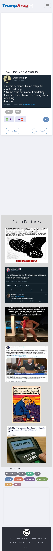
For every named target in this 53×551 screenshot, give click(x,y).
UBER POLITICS (11, 474)
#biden (17, 484)
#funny (9, 479)
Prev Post (13, 131)
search (39, 542)
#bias (18, 111)
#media (9, 111)
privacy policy (26, 542)
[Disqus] (26, 174)
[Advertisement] (26, 41)
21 (11, 119)
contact (12, 542)
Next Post (39, 131)
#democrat (42, 479)
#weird (30, 474)
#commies (18, 479)
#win (37, 474)
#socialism (29, 479)
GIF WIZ (22, 474)
